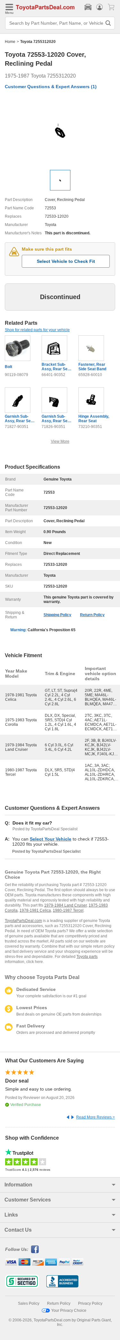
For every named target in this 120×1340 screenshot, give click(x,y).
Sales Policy (28, 1303)
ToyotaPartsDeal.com (23, 920)
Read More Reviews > (95, 1117)
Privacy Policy (90, 1303)
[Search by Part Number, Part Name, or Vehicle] (108, 23)
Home (10, 41)
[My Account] (99, 7)
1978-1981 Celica (35, 910)
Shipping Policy (57, 615)
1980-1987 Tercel (68, 910)
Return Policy (92, 615)
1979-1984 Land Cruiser (65, 905)
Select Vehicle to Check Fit (66, 261)
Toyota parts (87, 956)
